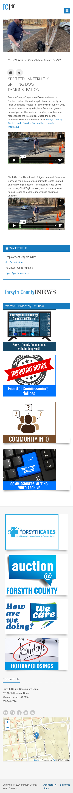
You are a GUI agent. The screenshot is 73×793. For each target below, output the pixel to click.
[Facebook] (19, 712)
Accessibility (50, 784)
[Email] (32, 712)
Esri (54, 760)
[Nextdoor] (12, 712)
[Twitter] (25, 712)
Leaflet (37, 760)
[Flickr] (5, 712)
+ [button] (7, 722)
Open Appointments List (17, 273)
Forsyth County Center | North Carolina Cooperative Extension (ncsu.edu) (35, 123)
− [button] (7, 727)
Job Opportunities (14, 262)
